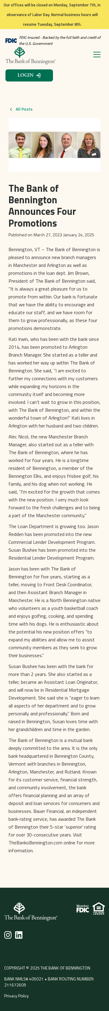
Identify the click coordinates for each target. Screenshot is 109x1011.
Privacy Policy (16, 996)
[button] (96, 54)
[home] (31, 56)
